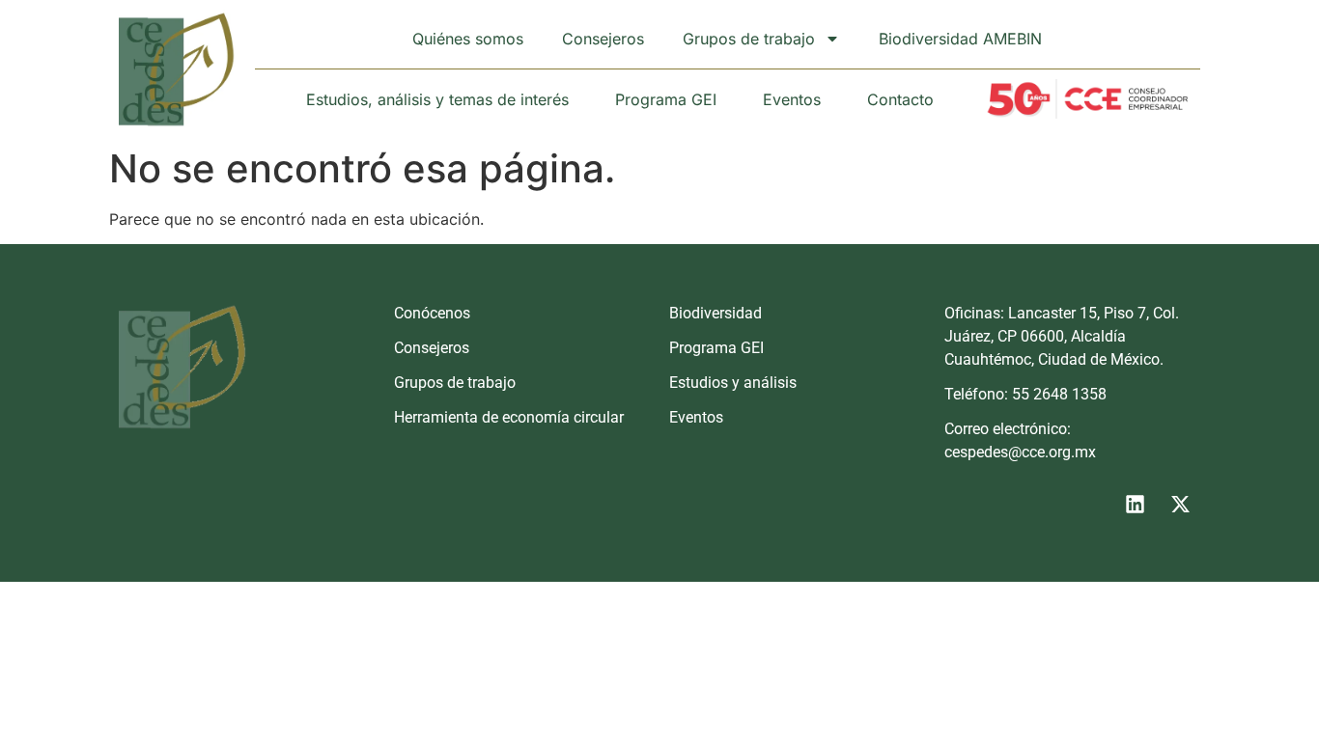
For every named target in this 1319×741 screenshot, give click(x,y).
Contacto (900, 99)
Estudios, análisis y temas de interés (437, 99)
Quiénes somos (467, 38)
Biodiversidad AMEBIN (960, 38)
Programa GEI (665, 99)
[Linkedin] (1134, 503)
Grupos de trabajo (749, 38)
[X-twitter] (1180, 503)
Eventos (792, 99)
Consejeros (603, 38)
